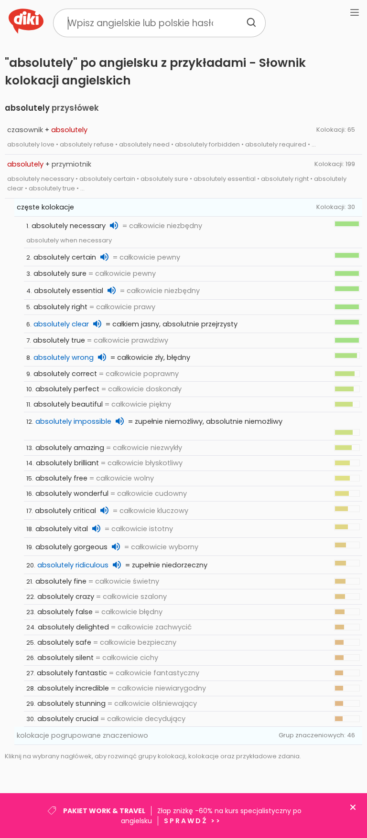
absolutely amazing (69, 447)
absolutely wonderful (71, 493)
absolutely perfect (67, 389)
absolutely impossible (73, 421)
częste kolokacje (45, 207)
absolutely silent (65, 657)
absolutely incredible (73, 688)
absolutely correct (65, 373)
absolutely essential (68, 290)
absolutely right (60, 307)
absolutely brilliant (67, 463)
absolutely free (61, 478)
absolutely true (59, 340)
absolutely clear (61, 324)
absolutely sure (59, 273)
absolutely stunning (71, 703)
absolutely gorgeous (71, 547)
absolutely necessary (69, 225)
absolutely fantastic (72, 673)
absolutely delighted (73, 627)
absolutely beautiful (68, 404)
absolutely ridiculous (72, 565)
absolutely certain (64, 257)
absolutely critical (65, 510)
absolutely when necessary (69, 240)
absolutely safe (64, 642)
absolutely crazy (65, 596)
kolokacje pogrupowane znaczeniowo (82, 735)
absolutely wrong (63, 357)
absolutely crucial (67, 718)
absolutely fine (60, 581)
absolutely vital (61, 529)
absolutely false (65, 612)
